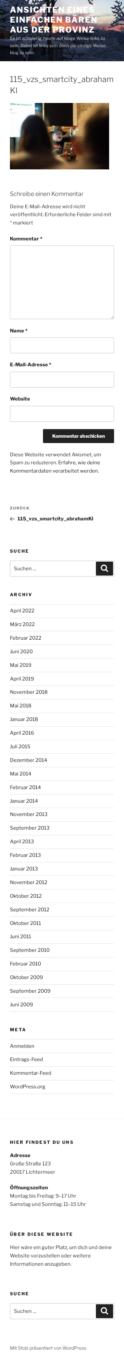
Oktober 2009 (26, 977)
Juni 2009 (21, 1005)
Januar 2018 (24, 719)
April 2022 (22, 611)
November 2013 (29, 814)
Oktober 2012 (26, 896)
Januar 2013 (24, 869)
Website (20, 399)
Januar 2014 (24, 801)
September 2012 (29, 910)
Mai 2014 (20, 774)
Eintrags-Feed (26, 1059)
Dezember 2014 (28, 760)
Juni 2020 (21, 652)
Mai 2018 (20, 706)
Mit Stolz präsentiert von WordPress (48, 1348)
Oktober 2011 (25, 923)
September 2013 (30, 828)
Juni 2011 (20, 937)
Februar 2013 (25, 855)
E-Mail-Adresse (30, 365)
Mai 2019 (20, 665)
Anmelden (22, 1046)
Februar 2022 (25, 638)
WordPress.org (27, 1087)
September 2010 (30, 950)
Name (18, 331)
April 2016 (22, 733)
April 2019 (22, 679)
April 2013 (22, 842)
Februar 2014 (25, 787)
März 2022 (22, 624)
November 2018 (29, 692)
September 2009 (30, 991)
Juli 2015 (20, 747)
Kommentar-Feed (30, 1073)
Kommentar (26, 239)
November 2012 (28, 882)
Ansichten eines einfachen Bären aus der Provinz (54, 20)
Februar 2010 (25, 964)
